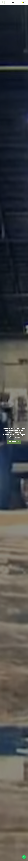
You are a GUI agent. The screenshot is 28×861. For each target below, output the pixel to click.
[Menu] (12, 2)
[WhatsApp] (24, 857)
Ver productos (14, 442)
